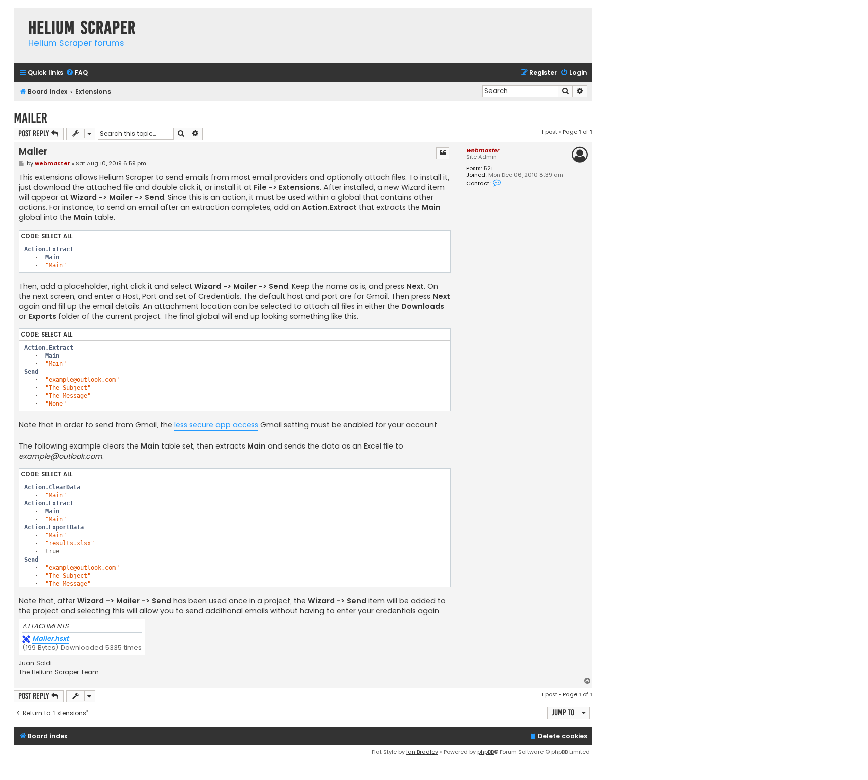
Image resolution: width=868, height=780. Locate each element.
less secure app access (216, 425)
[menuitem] (77, 73)
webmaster (482, 150)
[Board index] (18, 17)
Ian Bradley (422, 752)
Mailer (30, 118)
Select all (56, 236)
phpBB (485, 752)
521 (488, 168)
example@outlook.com (60, 456)
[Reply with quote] (442, 153)
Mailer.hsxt (50, 639)
